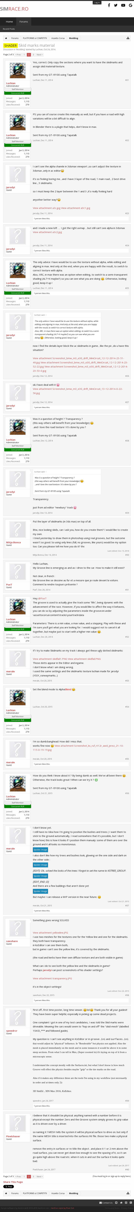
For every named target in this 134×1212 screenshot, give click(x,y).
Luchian (39, 49)
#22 (127, 140)
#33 (127, 680)
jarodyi (47, 970)
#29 (127, 513)
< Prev (18, 54)
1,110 (26, 101)
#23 (127, 213)
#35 (127, 759)
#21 (127, 80)
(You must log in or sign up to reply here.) (112, 1176)
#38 (127, 995)
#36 (127, 793)
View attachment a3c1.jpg (75, 208)
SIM (14, 8)
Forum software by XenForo (25, 1208)
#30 (127, 555)
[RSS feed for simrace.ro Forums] (130, 1203)
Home (9, 21)
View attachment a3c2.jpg (47, 232)
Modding (20, 49)
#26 (127, 376)
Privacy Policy (127, 1208)
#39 (127, 1101)
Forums (23, 21)
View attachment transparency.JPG (52, 978)
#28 (127, 440)
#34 (127, 707)
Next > (40, 54)
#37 (127, 905)
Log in (97, 2)
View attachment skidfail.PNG (84, 658)
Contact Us (107, 1202)
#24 (127, 245)
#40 (127, 1169)
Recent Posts (9, 29)
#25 (127, 288)
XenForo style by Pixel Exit (62, 1208)
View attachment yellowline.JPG (50, 932)
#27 (127, 402)
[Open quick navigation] (128, 37)
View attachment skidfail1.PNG (50, 658)
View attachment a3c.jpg (46, 208)
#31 (127, 590)
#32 (127, 637)
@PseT (42, 598)
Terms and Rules (112, 1208)
